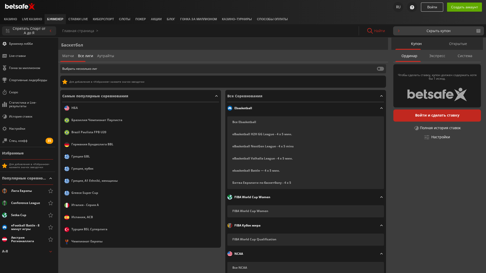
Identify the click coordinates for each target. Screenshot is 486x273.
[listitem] (10, 19)
